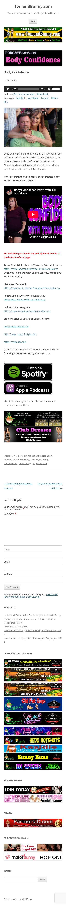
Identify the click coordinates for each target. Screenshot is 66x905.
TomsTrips (24, 463)
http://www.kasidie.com (16, 326)
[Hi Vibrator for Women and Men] (33, 850)
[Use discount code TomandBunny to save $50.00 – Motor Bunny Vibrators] (33, 859)
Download (42, 93)
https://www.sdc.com (15, 341)
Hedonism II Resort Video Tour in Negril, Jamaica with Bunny (32, 615)
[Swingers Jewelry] (33, 826)
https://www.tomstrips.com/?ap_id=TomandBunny (31, 268)
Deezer (55, 97)
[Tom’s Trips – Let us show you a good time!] (33, 665)
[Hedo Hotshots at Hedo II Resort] (33, 743)
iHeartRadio (32, 97)
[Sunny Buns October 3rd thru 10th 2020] (33, 760)
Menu (33, 21)
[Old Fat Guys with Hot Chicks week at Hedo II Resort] (33, 710)
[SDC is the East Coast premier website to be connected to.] (33, 792)
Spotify (19, 97)
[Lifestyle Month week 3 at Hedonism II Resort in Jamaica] (33, 695)
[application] (33, 89)
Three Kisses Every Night (15, 626)
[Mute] (49, 88)
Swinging (43, 459)
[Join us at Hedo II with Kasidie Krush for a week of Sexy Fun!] (33, 751)
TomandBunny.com (33, 6)
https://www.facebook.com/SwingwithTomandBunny (32, 288)
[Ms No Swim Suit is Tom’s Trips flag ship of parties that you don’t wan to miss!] (33, 724)
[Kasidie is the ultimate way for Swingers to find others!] (33, 801)
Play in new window (24, 93)
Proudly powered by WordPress (18, 899)
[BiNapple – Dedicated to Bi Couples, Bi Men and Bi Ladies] (33, 734)
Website (8, 574)
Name (7, 549)
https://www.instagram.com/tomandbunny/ (27, 311)
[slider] (56, 88)
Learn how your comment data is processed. (31, 595)
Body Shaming (22, 459)
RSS (6, 101)
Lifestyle (34, 459)
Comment (10, 513)
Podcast (31, 455)
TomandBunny (11, 463)
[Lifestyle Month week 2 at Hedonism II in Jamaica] (33, 680)
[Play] (8, 88)
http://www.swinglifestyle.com (20, 334)
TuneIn (45, 97)
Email (7, 561)
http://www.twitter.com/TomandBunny (24, 299)
